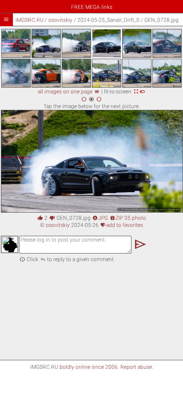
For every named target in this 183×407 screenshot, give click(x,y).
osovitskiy (60, 20)
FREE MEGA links (91, 7)
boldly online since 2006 (89, 367)
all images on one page (68, 92)
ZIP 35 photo (128, 218)
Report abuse (136, 367)
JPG (100, 218)
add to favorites (121, 225)
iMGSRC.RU (30, 20)
